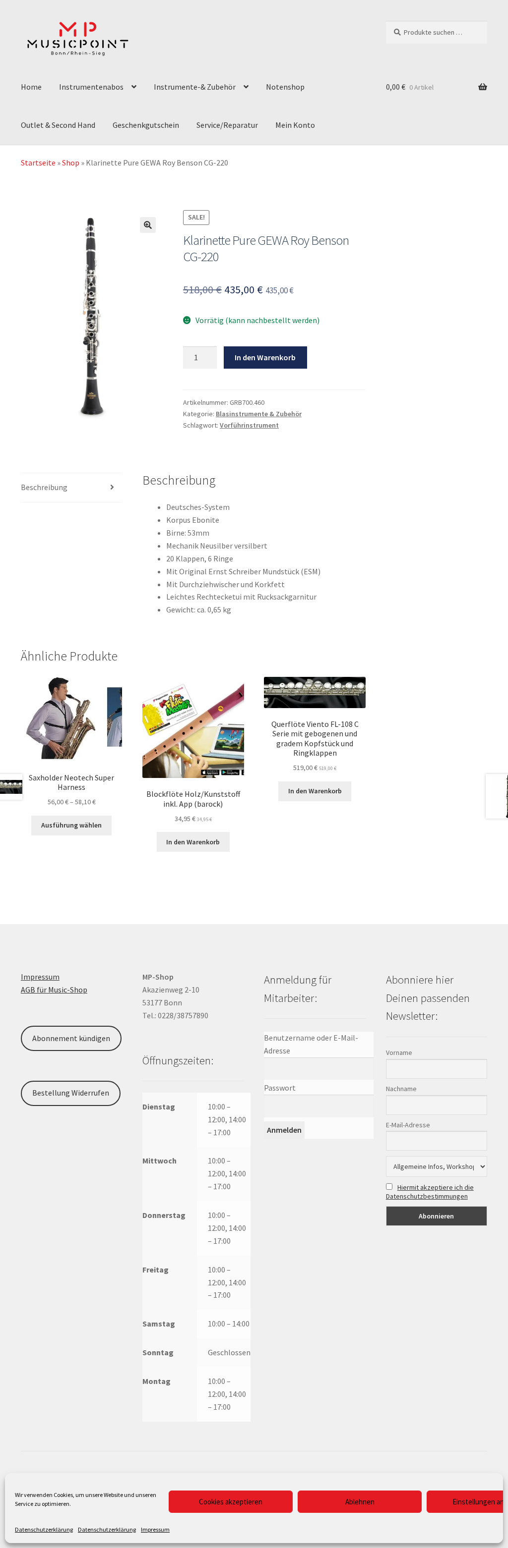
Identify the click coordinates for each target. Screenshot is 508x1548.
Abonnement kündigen (71, 1038)
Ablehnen (360, 1501)
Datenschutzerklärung (44, 1529)
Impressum (155, 1529)
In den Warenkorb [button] (193, 841)
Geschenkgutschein (146, 125)
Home (31, 87)
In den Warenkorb (265, 357)
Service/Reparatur (227, 125)
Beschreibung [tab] (44, 487)
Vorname (399, 1052)
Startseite (38, 162)
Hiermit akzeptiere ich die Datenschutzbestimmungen (430, 1192)
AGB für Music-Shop (54, 990)
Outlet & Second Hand (58, 125)
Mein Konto (295, 125)
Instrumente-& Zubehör (195, 87)
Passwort (280, 1088)
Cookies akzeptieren (230, 1501)
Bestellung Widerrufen (70, 1093)
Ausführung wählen (71, 825)
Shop (70, 162)
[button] (148, 225)
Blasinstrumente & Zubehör (259, 413)
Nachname (401, 1088)
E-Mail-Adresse (408, 1124)
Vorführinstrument (249, 425)
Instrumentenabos (91, 87)
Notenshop (285, 87)
